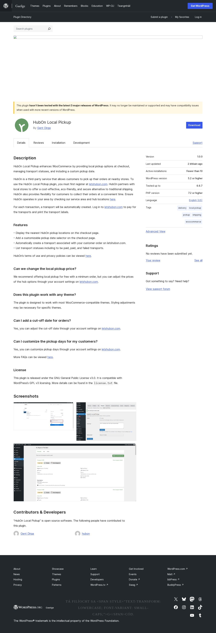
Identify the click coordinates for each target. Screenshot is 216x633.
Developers (97, 579)
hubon (86, 533)
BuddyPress (175, 584)
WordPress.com (177, 568)
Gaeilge (50, 607)
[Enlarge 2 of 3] (131, 406)
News (17, 574)
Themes (56, 574)
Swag (133, 584)
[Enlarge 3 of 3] (131, 448)
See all (198, 260)
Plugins (56, 579)
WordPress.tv (99, 584)
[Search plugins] (49, 28)
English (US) (195, 200)
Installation (58, 142)
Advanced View (155, 231)
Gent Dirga (44, 128)
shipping (197, 215)
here (112, 199)
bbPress (173, 579)
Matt (171, 574)
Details (21, 142)
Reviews (38, 142)
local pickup (195, 208)
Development (81, 142)
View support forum (158, 289)
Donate (134, 579)
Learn (93, 568)
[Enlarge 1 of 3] (69, 406)
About (17, 568)
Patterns (56, 584)
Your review (153, 260)
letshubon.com (98, 184)
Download (194, 125)
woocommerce (193, 221)
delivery (182, 208)
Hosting (18, 579)
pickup (186, 215)
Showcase (58, 568)
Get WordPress (200, 5)
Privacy (18, 584)
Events (133, 574)
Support (197, 142)
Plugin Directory (22, 16)
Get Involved (136, 568)
